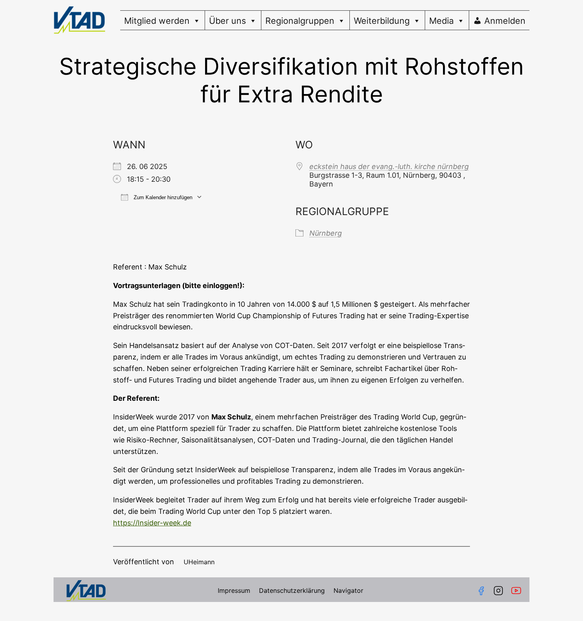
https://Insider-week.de (152, 523)
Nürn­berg (325, 233)
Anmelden (504, 20)
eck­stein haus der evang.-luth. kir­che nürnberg (389, 166)
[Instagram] (498, 590)
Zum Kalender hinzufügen (162, 197)
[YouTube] (517, 590)
